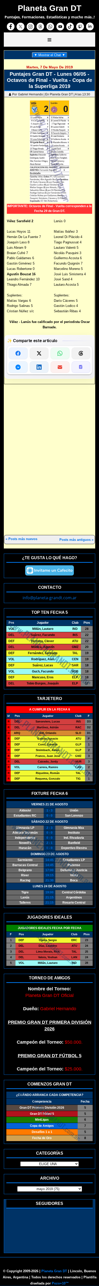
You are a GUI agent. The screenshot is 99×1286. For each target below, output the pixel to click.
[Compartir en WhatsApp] (60, 353)
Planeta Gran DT (54, 1271)
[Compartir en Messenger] (18, 367)
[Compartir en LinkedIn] (39, 367)
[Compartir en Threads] (81, 353)
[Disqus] (49, 460)
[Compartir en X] (39, 353)
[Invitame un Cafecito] (49, 570)
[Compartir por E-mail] (60, 367)
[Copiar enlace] (81, 367)
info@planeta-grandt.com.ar (50, 598)
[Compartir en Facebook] (18, 353)
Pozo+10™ (60, 1283)
